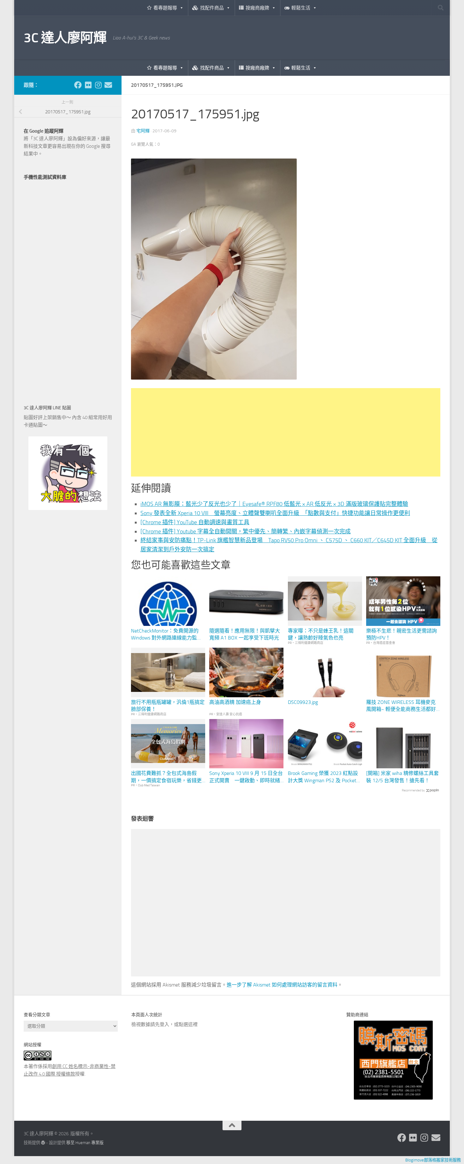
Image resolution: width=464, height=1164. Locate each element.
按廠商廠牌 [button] (257, 8)
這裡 (193, 1024)
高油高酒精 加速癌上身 (235, 702)
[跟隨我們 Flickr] (88, 85)
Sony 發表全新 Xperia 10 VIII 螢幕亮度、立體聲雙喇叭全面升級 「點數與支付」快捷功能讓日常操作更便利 (275, 513)
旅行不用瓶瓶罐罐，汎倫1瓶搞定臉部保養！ (168, 705)
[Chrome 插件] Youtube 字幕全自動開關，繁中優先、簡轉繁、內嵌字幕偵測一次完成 (245, 531)
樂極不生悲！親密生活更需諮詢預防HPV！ (401, 634)
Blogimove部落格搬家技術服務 (433, 1160)
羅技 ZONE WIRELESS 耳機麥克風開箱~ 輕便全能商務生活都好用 (401, 706)
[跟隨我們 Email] (108, 85)
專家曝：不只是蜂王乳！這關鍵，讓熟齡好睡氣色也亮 (321, 634)
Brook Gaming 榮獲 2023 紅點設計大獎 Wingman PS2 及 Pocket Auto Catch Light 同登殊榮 (323, 777)
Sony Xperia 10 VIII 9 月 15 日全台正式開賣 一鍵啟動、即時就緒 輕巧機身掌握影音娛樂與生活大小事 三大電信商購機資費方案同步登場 (246, 777)
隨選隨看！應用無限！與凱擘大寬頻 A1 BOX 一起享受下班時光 (244, 634)
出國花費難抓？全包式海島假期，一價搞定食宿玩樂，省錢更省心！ (166, 777)
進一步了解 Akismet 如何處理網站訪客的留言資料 (282, 985)
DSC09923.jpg (303, 702)
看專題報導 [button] (165, 8)
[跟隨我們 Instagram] (98, 85)
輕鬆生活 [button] (300, 8)
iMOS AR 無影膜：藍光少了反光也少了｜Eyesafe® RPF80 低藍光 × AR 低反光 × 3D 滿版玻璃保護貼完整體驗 (274, 504)
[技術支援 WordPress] (43, 1143)
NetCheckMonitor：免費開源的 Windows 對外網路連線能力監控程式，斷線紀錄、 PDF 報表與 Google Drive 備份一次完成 (166, 635)
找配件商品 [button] (212, 8)
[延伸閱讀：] (214, 377)
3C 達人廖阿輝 (65, 38)
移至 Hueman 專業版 (85, 1142)
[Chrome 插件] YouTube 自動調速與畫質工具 (194, 522)
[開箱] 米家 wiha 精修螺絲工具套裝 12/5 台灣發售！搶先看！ (402, 776)
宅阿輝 (143, 131)
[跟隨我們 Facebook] (78, 85)
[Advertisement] (285, 432)
